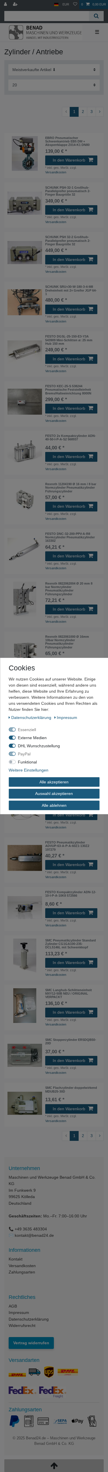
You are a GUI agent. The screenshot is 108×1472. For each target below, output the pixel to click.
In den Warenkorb (69, 160)
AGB (13, 1306)
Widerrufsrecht (22, 1325)
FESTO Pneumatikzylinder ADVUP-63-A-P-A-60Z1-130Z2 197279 (67, 846)
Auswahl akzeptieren (54, 793)
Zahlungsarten (22, 1272)
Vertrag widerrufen (31, 1343)
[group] (24, 153)
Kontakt (15, 1259)
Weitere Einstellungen (28, 769)
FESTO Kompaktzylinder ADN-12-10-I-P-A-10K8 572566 (70, 893)
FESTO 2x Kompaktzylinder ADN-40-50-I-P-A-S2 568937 (70, 437)
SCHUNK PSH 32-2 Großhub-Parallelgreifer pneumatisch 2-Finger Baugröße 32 (67, 240)
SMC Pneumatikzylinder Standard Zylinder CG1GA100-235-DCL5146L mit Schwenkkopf (70, 944)
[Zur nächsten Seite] (100, 112)
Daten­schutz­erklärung (31, 717)
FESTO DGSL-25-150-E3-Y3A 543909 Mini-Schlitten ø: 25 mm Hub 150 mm (68, 340)
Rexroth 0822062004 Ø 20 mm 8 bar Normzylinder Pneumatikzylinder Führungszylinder (68, 589)
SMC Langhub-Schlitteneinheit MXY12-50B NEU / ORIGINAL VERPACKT (68, 993)
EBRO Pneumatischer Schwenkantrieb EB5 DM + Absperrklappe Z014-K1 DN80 (67, 141)
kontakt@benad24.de (34, 1235)
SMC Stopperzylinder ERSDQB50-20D (70, 1041)
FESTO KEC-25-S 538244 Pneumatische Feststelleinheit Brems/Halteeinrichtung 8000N (68, 389)
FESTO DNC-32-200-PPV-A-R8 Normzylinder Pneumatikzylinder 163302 (70, 537)
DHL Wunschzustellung (39, 745)
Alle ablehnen (54, 805)
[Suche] (96, 16)
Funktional (27, 761)
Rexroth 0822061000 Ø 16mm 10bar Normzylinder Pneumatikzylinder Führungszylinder (67, 642)
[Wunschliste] (75, 4)
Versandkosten (55, 172)
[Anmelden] (6, 4)
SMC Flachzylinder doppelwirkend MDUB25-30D (71, 1089)
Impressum (19, 1312)
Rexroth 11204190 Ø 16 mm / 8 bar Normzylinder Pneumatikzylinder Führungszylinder (70, 487)
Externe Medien (32, 737)
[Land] (56, 4)
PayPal (24, 753)
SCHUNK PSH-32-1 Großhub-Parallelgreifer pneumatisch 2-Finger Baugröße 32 (67, 191)
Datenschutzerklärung (29, 1319)
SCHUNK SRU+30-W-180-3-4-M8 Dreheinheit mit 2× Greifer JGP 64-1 (71, 290)
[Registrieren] (16, 4)
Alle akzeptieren (54, 781)
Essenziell (27, 729)
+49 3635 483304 (31, 1229)
